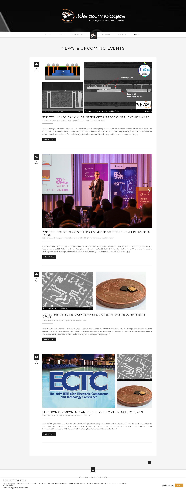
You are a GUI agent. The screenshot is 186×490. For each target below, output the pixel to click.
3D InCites (45, 120)
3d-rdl (77, 120)
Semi (94, 238)
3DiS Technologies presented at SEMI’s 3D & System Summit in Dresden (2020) (96, 233)
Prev (45, 191)
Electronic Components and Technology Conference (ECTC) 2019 (92, 412)
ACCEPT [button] (179, 485)
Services (106, 35)
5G (84, 120)
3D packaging (70, 120)
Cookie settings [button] (168, 485)
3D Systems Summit (69, 238)
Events (111, 238)
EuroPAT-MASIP (76, 415)
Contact (122, 35)
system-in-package (102, 238)
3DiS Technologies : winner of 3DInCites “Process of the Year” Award (95, 117)
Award (88, 120)
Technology (78, 35)
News (136, 35)
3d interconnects (55, 120)
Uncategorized (100, 120)
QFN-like (89, 238)
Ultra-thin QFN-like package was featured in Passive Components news (93, 316)
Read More (49, 139)
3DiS (81, 120)
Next (149, 191)
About (61, 35)
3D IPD (63, 120)
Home (47, 35)
